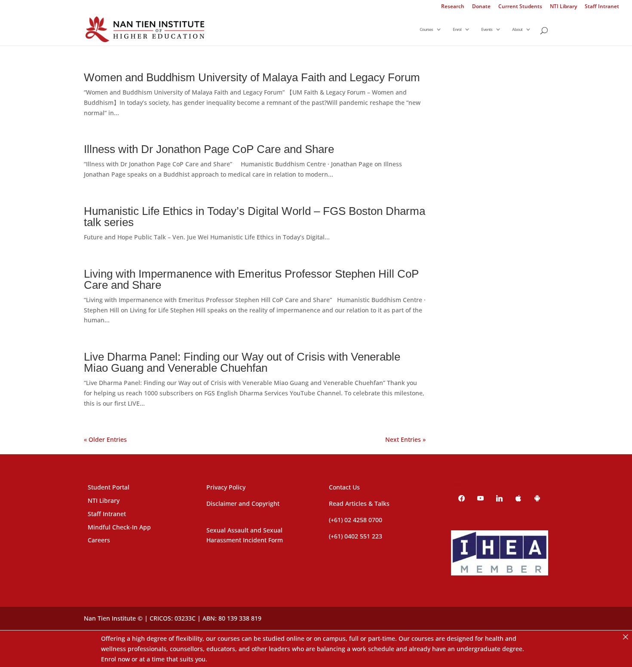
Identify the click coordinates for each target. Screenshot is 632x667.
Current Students (520, 7)
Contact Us (344, 487)
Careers (99, 540)
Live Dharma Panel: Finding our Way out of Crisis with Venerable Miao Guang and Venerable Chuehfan (242, 362)
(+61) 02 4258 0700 (355, 520)
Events (486, 29)
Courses (426, 29)
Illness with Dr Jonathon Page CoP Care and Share (209, 149)
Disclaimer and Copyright (242, 503)
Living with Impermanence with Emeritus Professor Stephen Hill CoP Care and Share (251, 279)
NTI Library (563, 7)
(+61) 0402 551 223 (355, 536)
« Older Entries (105, 439)
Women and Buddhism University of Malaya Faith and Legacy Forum (252, 77)
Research (452, 7)
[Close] (625, 636)
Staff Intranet (602, 7)
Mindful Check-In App (119, 527)
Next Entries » (405, 439)
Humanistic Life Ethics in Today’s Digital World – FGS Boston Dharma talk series (254, 217)
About (517, 29)
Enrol (457, 29)
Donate (481, 7)
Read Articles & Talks (359, 503)
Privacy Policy (225, 487)
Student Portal (108, 487)
